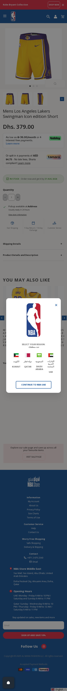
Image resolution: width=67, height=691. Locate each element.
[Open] (8, 682)
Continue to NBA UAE (33, 384)
